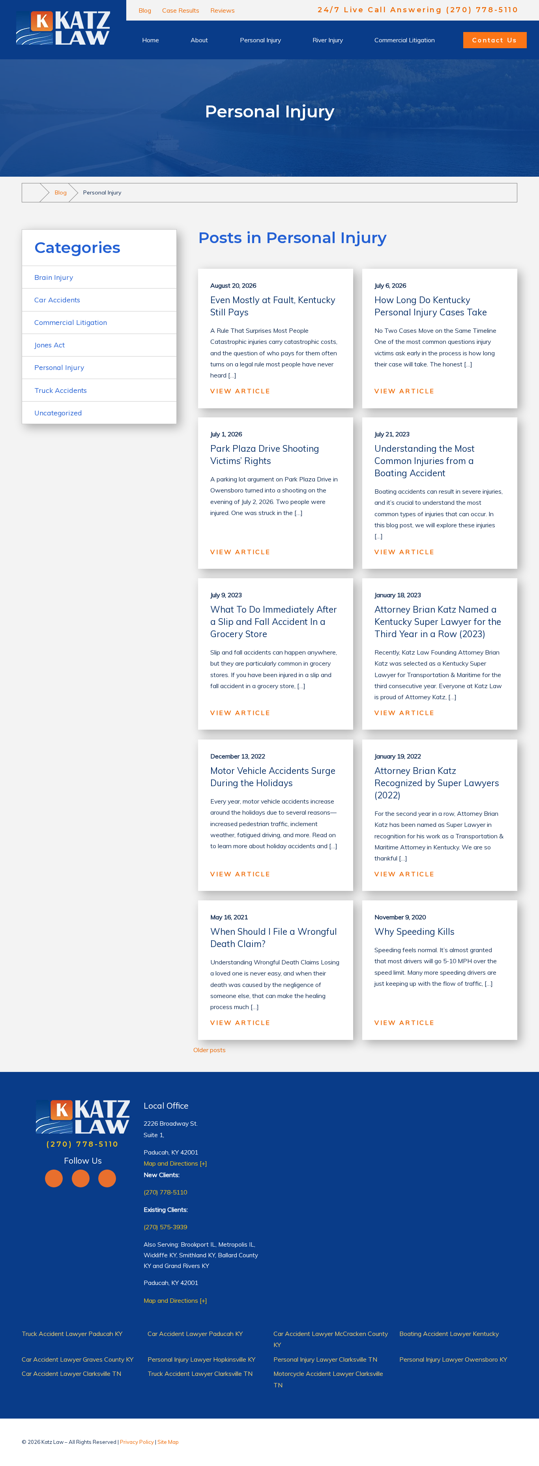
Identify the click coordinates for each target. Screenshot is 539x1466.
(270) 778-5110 (165, 1192)
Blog (144, 10)
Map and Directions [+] (175, 1163)
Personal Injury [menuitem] (59, 367)
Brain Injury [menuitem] (53, 277)
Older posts (209, 1050)
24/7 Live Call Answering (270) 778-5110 (418, 10)
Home (150, 40)
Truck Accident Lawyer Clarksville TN (200, 1373)
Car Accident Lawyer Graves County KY (77, 1359)
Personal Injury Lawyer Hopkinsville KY (201, 1359)
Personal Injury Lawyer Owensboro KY (453, 1359)
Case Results (180, 10)
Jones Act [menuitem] (49, 344)
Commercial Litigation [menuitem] (70, 322)
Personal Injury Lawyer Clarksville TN (325, 1359)
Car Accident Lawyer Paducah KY (195, 1334)
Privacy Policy (137, 1442)
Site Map (168, 1442)
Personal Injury (260, 40)
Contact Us (494, 40)
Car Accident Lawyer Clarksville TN (71, 1373)
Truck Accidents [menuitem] (60, 390)
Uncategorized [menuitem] (58, 412)
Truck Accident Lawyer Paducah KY (72, 1334)
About (199, 40)
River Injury (328, 40)
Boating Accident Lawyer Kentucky (449, 1334)
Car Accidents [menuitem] (57, 299)
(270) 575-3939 (165, 1227)
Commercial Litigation (404, 40)
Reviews (222, 10)
